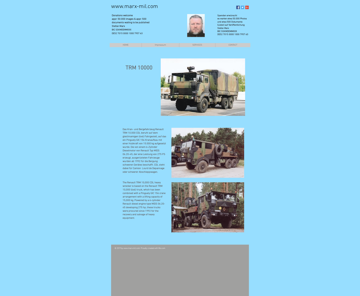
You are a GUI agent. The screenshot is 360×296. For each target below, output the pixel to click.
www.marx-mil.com (134, 6)
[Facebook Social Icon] (238, 7)
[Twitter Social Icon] (242, 7)
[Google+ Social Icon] (247, 7)
